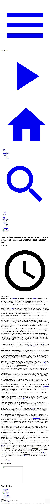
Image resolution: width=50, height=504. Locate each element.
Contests (5, 154)
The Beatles (18, 346)
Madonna (44, 344)
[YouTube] (5, 231)
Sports (4, 155)
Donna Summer (36, 418)
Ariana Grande (35, 448)
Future (2, 410)
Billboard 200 (35, 298)
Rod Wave (8, 448)
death (17, 427)
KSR (4, 149)
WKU (4, 150)
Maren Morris (46, 386)
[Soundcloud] (6, 230)
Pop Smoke (27, 454)
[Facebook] (5, 228)
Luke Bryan (44, 362)
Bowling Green (6, 151)
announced (12, 308)
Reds (7, 156)
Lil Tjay (43, 452)
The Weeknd (3, 452)
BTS (32, 408)
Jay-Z (44, 346)
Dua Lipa (25, 455)
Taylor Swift (13, 298)
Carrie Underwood (27, 398)
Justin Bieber (3, 445)
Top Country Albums (21, 365)
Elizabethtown (6, 153)
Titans (7, 158)
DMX (15, 426)
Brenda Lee (12, 383)
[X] (5, 229)
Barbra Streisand (32, 345)
